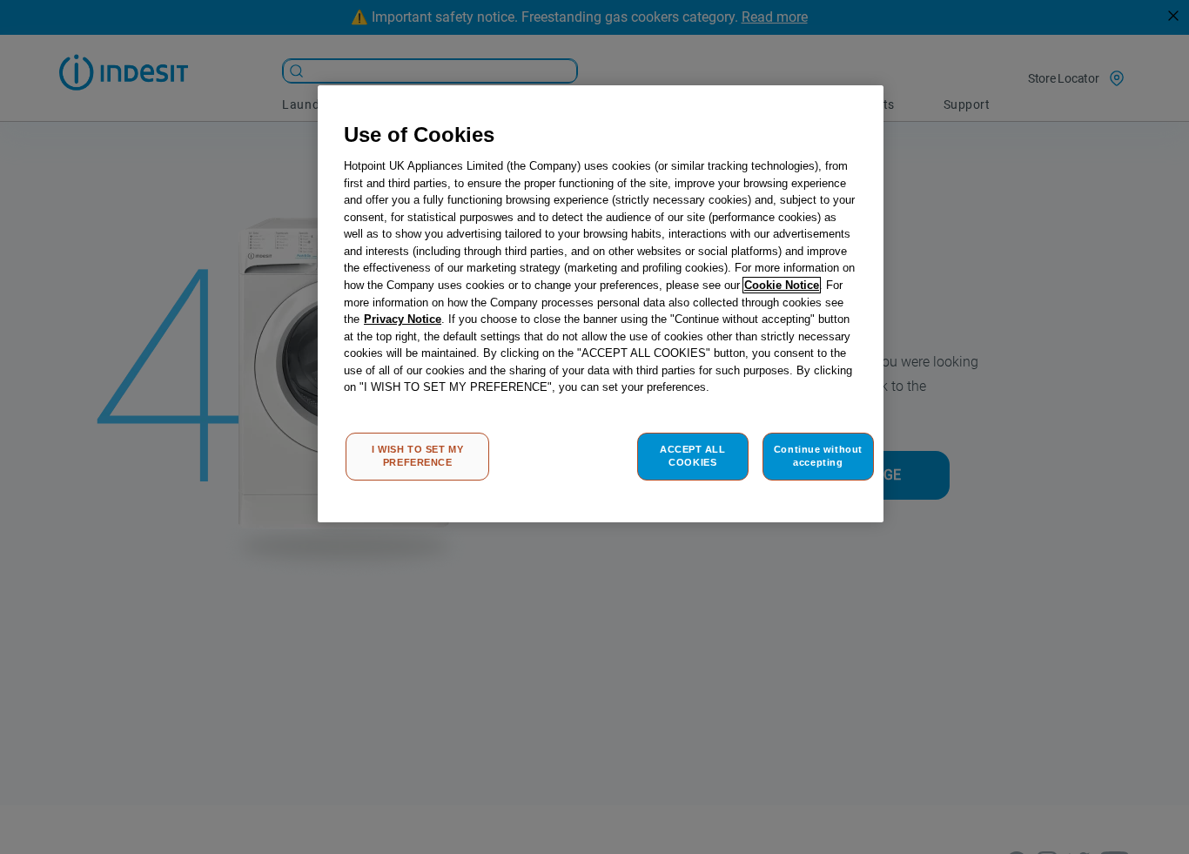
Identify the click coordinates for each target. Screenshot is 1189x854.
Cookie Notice (781, 285)
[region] (600, 304)
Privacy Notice (402, 319)
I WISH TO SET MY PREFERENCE (417, 456)
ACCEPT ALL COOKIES (693, 456)
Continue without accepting (818, 456)
